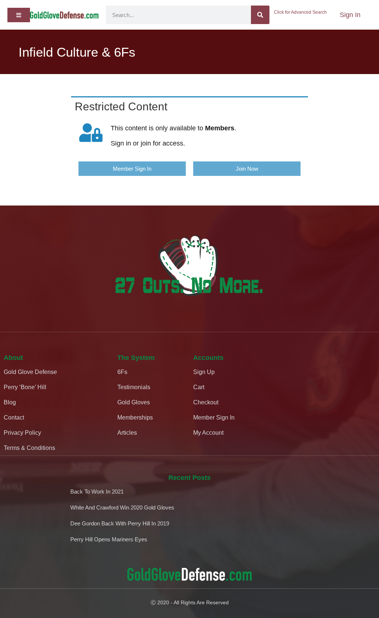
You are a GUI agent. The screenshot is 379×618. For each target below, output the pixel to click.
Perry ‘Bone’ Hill (25, 387)
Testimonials (133, 387)
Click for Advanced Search (300, 12)
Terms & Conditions (29, 448)
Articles (127, 433)
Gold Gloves (133, 402)
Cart (198, 387)
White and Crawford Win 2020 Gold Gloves (122, 507)
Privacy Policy (22, 433)
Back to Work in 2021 (97, 491)
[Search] (260, 15)
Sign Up (204, 372)
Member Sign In (214, 417)
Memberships (135, 417)
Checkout (205, 402)
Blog (10, 402)
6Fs (122, 372)
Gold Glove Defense (30, 372)
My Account (208, 433)
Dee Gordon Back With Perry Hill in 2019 (119, 523)
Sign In (350, 15)
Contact (14, 417)
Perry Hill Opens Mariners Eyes (108, 539)
